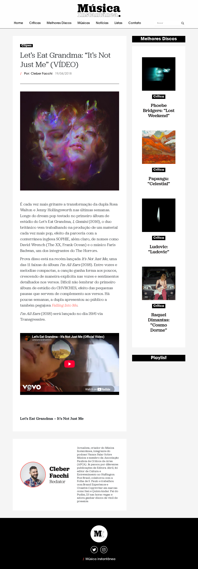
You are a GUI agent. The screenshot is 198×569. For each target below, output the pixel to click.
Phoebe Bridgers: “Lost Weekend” (158, 110)
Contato (134, 23)
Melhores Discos (59, 23)
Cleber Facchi (60, 472)
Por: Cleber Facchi (38, 73)
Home (18, 23)
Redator (57, 481)
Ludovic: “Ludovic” (158, 249)
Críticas (35, 23)
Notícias (102, 23)
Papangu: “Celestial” (159, 181)
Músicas (83, 23)
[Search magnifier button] (183, 23)
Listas (118, 23)
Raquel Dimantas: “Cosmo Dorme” (159, 322)
